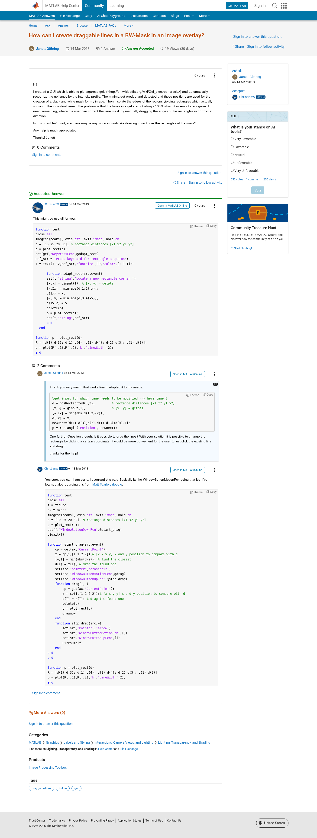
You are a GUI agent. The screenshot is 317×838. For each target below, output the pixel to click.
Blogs (175, 16)
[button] (274, 5)
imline (63, 788)
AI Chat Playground (111, 16)
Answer (63, 25)
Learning (117, 5)
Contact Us (174, 820)
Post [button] (187, 16)
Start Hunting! (243, 248)
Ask (47, 25)
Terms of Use (154, 820)
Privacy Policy (78, 820)
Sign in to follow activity (266, 47)
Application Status (130, 820)
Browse (82, 25)
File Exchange (70, 16)
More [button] (203, 16)
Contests (159, 16)
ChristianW (52, 204)
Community (94, 5)
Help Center (105, 749)
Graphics (52, 742)
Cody (88, 16)
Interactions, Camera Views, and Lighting (123, 742)
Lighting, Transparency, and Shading (184, 742)
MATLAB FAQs (105, 25)
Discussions (139, 16)
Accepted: (239, 91)
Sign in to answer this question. (257, 37)
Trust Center (37, 820)
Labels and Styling (77, 742)
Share (239, 47)
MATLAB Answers (42, 16)
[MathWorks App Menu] (284, 6)
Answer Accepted (140, 48)
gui (76, 788)
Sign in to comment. (46, 155)
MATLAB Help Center (62, 5)
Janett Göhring (47, 49)
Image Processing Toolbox (48, 767)
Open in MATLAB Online (172, 205)
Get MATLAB (237, 6)
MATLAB (35, 742)
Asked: (237, 71)
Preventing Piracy (102, 820)
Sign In (260, 5)
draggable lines (41, 788)
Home (33, 25)
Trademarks (57, 820)
